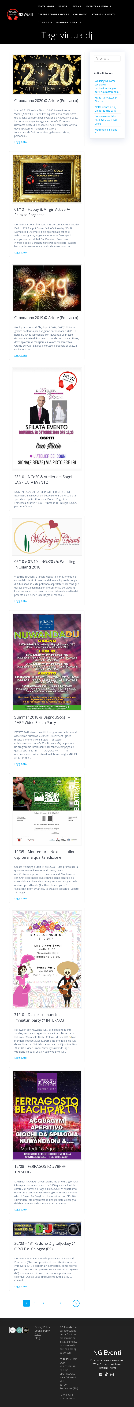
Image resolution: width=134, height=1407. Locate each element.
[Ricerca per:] (107, 59)
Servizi (63, 6)
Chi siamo (80, 14)
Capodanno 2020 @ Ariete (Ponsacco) (46, 100)
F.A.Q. (38, 1334)
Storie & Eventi (103, 14)
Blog (37, 1338)
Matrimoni (46, 6)
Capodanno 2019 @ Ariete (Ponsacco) (46, 317)
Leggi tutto (20, 142)
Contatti (45, 22)
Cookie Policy (42, 1330)
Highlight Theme (107, 1367)
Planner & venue (68, 22)
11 (62, 1302)
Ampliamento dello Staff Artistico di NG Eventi (106, 120)
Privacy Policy (42, 1327)
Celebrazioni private (53, 14)
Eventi (77, 6)
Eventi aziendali (98, 6)
